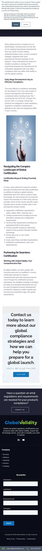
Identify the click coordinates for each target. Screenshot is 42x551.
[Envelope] (23, 440)
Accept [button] (16, 24)
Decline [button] (25, 24)
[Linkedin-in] (19, 440)
